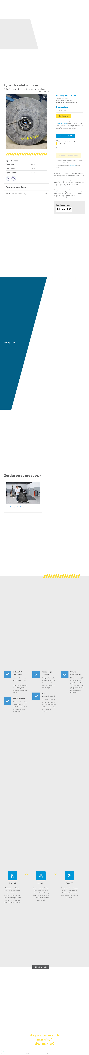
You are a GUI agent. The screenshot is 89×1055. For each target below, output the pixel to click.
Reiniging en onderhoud (14, 89)
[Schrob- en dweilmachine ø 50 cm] (23, 496)
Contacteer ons (72, 165)
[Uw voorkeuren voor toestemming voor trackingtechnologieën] (3, 1052)
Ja (63, 143)
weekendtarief (62, 123)
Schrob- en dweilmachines (38, 89)
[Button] (58, 209)
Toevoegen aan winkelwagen (68, 156)
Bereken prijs (63, 116)
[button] (44, 97)
